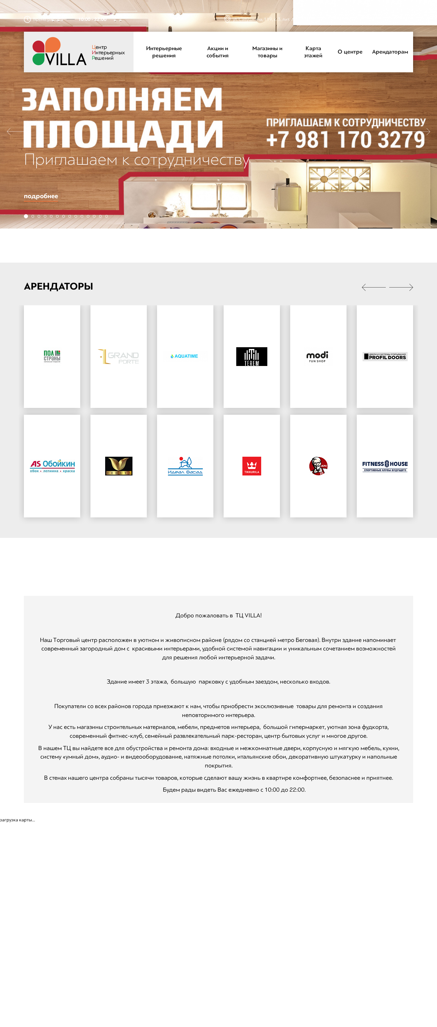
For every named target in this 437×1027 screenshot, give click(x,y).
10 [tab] (82, 216)
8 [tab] (69, 216)
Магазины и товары (267, 51)
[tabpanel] (218, 114)
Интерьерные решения (164, 51)
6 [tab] (57, 216)
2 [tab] (32, 216)
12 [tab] (94, 216)
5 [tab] (51, 216)
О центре (350, 51)
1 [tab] (26, 216)
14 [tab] (106, 216)
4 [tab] (45, 216)
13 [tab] (100, 216)
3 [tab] (39, 216)
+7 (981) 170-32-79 (358, 19)
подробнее (41, 196)
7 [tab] (63, 216)
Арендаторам (390, 51)
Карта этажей (313, 51)
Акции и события (218, 51)
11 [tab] (88, 216)
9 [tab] (75, 216)
